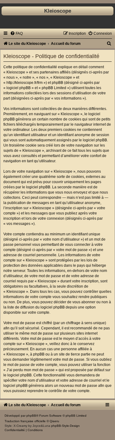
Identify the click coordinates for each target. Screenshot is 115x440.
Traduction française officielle (25, 421)
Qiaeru (54, 421)
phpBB (31, 415)
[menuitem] (16, 33)
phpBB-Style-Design (65, 425)
